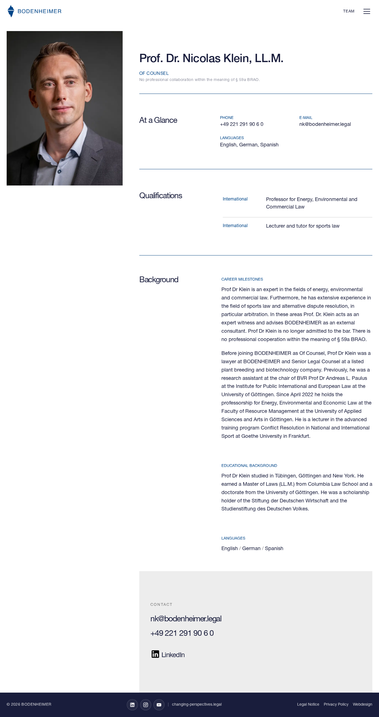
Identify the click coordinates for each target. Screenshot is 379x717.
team (349, 12)
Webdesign (362, 705)
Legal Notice (308, 705)
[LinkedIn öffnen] (132, 704)
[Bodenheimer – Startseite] (34, 11)
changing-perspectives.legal (197, 705)
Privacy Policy (336, 705)
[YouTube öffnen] (159, 704)
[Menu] (366, 11)
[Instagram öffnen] (145, 704)
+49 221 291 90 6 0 (241, 124)
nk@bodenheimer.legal (325, 124)
